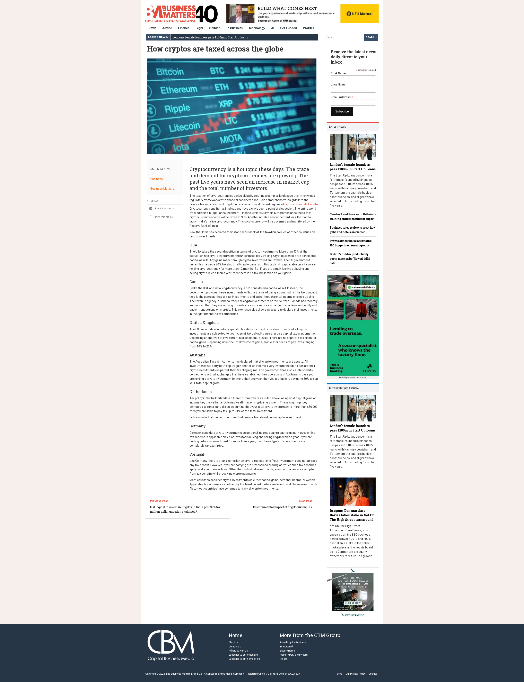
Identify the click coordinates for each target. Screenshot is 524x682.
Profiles (308, 28)
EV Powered (286, 646)
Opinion (214, 28)
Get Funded (288, 28)
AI (272, 28)
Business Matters (162, 188)
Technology (257, 28)
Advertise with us (238, 650)
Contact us (235, 646)
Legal (199, 28)
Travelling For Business (293, 642)
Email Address (342, 97)
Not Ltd (284, 658)
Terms (338, 673)
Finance (183, 28)
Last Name (338, 84)
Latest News (337, 126)
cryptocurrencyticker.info (301, 204)
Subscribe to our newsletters (244, 658)
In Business (235, 28)
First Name (338, 73)
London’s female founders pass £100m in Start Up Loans (210, 37)
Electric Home (287, 650)
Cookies (372, 673)
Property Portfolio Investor (294, 654)
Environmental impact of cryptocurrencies (282, 507)
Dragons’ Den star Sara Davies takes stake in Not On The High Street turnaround (352, 515)
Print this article (164, 217)
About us (234, 642)
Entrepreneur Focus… (344, 388)
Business (156, 179)
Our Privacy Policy (355, 673)
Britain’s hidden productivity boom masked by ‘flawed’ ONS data (350, 258)
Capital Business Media (219, 673)
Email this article (164, 208)
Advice (167, 28)
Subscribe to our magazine (243, 654)
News (152, 28)
